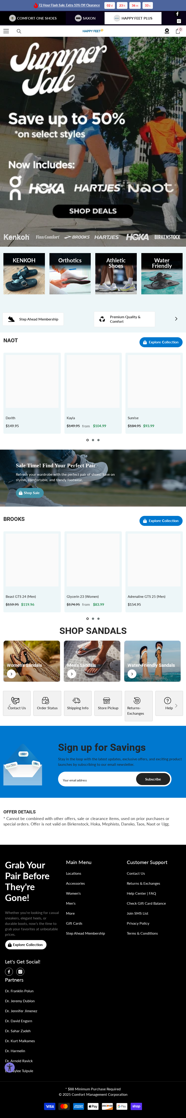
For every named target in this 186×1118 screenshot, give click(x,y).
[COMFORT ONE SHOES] (93, 31)
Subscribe (153, 779)
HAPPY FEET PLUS (137, 18)
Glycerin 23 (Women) (83, 596)
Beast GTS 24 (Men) (21, 596)
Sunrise (133, 418)
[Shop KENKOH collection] (24, 274)
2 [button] (93, 440)
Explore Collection (164, 342)
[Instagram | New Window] (179, 21)
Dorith (10, 418)
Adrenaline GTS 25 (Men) (146, 596)
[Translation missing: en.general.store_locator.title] (167, 31)
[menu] (6, 31)
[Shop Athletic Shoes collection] (116, 274)
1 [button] (87, 440)
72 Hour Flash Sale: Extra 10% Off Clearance (69, 5)
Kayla (71, 418)
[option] (32, 393)
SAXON (89, 18)
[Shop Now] (31, 661)
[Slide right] (176, 319)
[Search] (19, 31)
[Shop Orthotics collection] (70, 274)
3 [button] (98, 440)
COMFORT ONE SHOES (37, 18)
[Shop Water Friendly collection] (162, 274)
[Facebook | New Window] (177, 14)
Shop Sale (32, 492)
